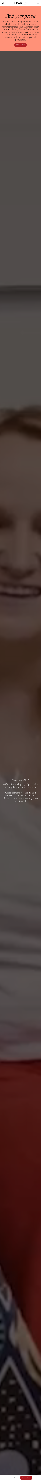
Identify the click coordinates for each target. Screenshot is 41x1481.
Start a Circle (20, 45)
